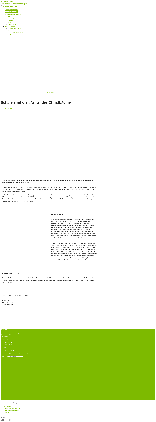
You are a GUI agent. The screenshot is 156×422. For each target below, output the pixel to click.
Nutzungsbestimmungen (11, 410)
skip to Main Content (7, 1)
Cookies (6, 412)
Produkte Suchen (8, 344)
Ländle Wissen (8, 108)
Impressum (7, 406)
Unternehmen (7, 347)
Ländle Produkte (8, 342)
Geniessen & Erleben (9, 346)
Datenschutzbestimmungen (12, 408)
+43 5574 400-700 (6, 338)
